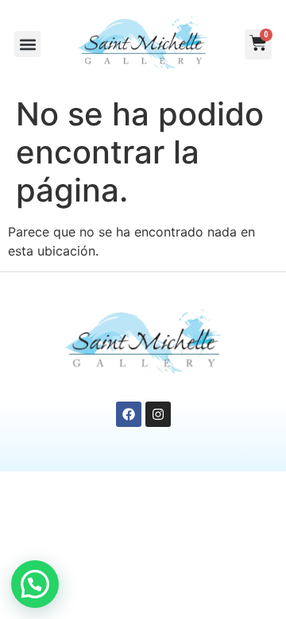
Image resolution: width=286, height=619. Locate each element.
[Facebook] (128, 414)
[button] (27, 44)
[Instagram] (158, 414)
